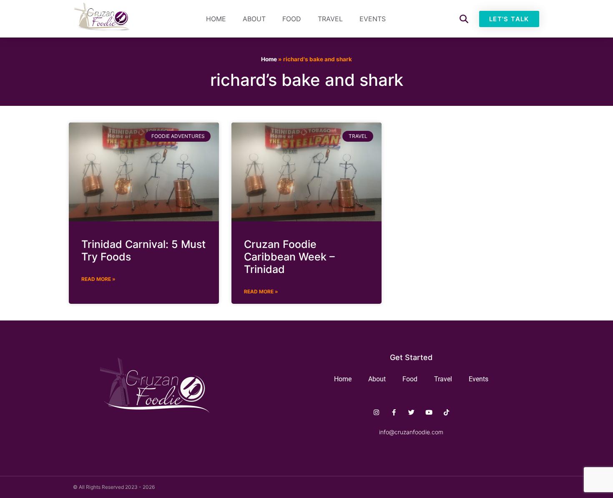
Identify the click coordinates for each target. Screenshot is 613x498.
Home (216, 19)
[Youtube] (429, 412)
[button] (464, 19)
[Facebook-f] (394, 412)
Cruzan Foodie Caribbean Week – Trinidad (289, 256)
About (254, 19)
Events (372, 19)
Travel (330, 19)
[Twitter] (411, 412)
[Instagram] (376, 412)
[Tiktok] (446, 412)
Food (291, 19)
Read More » (98, 279)
